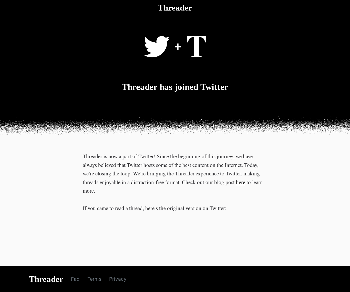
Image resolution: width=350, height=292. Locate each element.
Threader (175, 7)
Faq (75, 279)
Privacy (118, 279)
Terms (94, 279)
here (240, 182)
